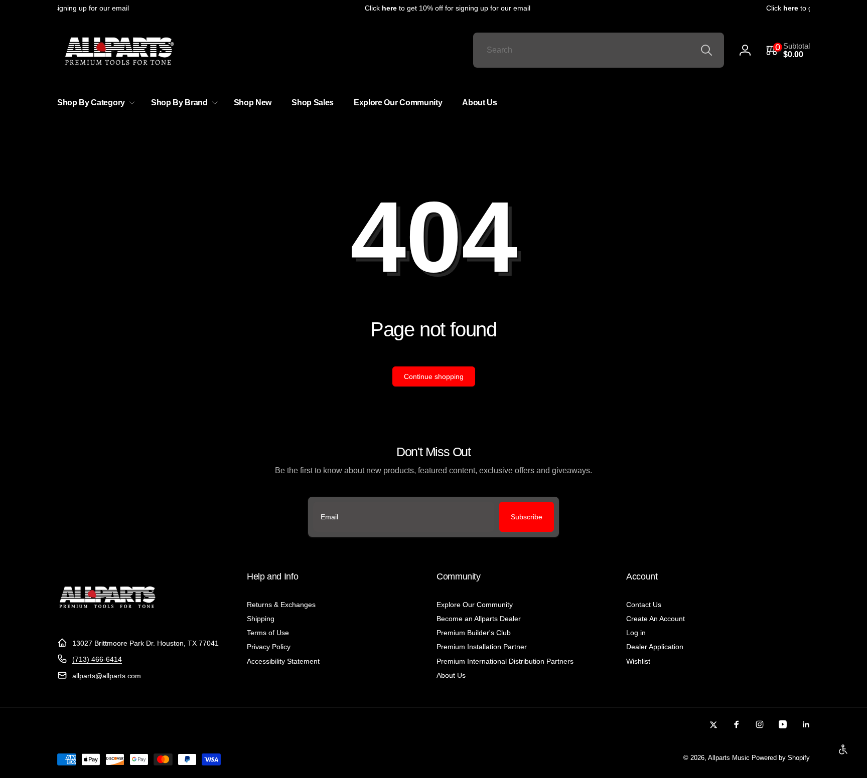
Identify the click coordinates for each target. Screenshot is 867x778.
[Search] (706, 50)
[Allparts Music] (107, 618)
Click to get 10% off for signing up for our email (442, 8)
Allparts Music (729, 757)
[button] (788, 50)
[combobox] (598, 50)
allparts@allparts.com (106, 676)
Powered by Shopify (781, 757)
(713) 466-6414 (97, 659)
